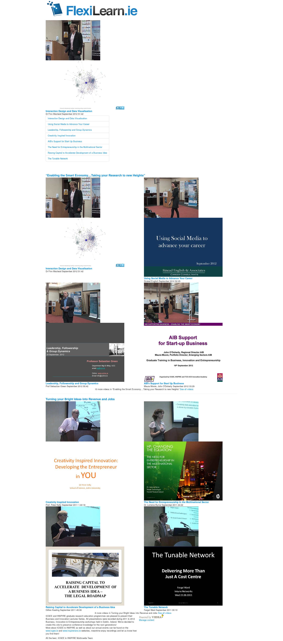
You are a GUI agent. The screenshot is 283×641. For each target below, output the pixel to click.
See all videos (188, 389)
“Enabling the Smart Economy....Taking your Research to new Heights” (95, 175)
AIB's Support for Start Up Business (65, 141)
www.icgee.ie (52, 630)
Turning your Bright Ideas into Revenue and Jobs (80, 399)
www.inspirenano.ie (72, 630)
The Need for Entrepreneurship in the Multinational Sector (75, 147)
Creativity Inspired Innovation (61, 135)
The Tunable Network (58, 158)
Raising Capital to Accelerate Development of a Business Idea (77, 152)
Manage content (146, 619)
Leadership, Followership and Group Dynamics (70, 129)
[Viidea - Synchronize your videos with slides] (151, 616)
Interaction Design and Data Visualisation (69, 111)
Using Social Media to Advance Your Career (68, 124)
